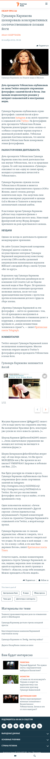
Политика (24, 662)
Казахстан (24, 677)
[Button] (42, 45)
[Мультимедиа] (15, 756)
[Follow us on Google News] (33, 726)
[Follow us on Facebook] (15, 726)
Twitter (24, 121)
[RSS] (39, 726)
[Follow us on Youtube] (4, 726)
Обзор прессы (9, 11)
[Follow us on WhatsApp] (27, 726)
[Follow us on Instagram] (9, 726)
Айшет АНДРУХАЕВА (11, 35)
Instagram (21, 118)
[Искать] (34, 756)
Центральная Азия (28, 696)
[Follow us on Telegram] (21, 726)
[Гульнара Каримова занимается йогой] (25, 385)
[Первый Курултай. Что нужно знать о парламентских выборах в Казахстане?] (10, 665)
